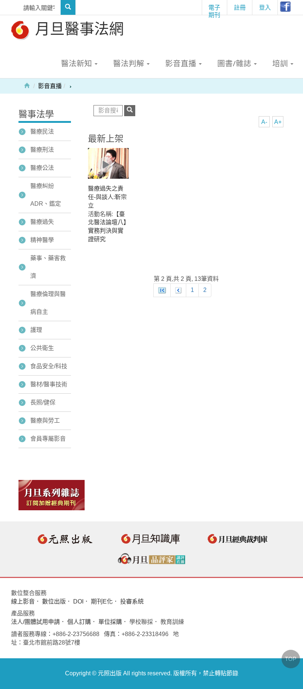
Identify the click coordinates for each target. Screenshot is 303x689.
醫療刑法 (42, 150)
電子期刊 (214, 9)
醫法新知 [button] (77, 63)
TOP (290, 659)
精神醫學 (42, 240)
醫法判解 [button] (129, 63)
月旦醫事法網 (77, 28)
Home (27, 85)
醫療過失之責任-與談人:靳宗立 (107, 197)
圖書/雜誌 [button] (235, 63)
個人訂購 (79, 622)
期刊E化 (102, 601)
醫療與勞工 (45, 420)
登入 (265, 7)
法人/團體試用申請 (35, 622)
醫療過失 (42, 222)
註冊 (240, 7)
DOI (78, 601)
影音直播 (50, 86)
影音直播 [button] (181, 63)
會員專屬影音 (48, 439)
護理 (36, 330)
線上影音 (23, 601)
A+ (278, 122)
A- (264, 122)
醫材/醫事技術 (48, 384)
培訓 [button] (281, 63)
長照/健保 (42, 402)
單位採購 (110, 622)
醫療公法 (42, 168)
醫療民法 (42, 131)
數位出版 (54, 601)
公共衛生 (42, 348)
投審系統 (132, 601)
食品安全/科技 (48, 366)
